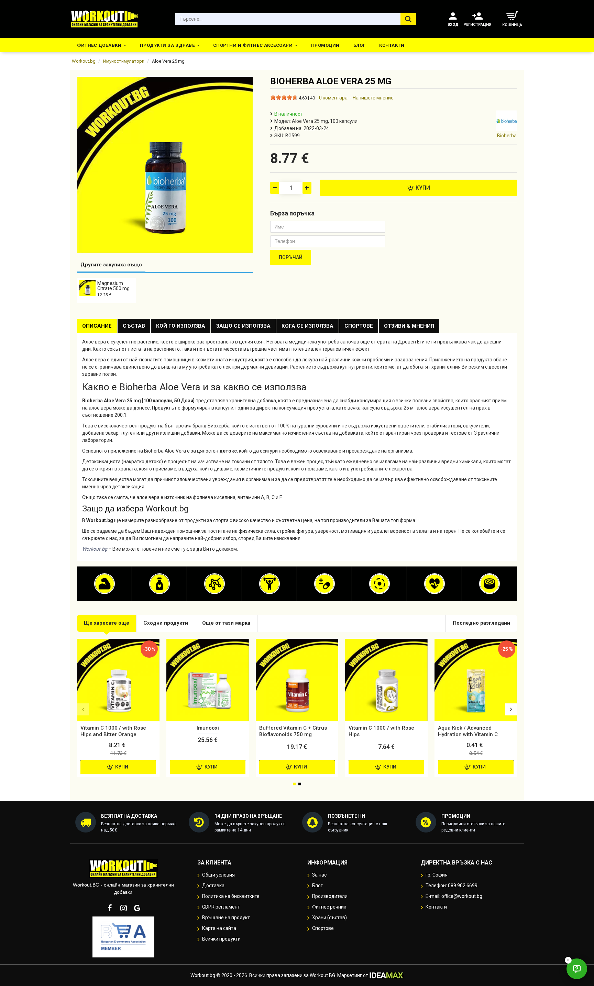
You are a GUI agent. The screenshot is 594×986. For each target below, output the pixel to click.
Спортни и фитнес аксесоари (253, 45)
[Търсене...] (408, 19)
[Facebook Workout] (109, 908)
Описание (97, 326)
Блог (359, 45)
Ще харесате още (106, 623)
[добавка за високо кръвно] (434, 583)
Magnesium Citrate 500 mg (113, 285)
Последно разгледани (481, 623)
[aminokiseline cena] (214, 583)
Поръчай (290, 257)
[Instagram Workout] (123, 908)
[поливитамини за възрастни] (324, 583)
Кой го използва (180, 326)
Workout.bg (84, 61)
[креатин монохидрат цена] (269, 583)
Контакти (391, 45)
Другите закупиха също (111, 265)
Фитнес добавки (99, 45)
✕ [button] (568, 960)
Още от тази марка (226, 623)
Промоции (325, 45)
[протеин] (104, 583)
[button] (83, 709)
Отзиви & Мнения (409, 326)
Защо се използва (243, 326)
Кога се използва (307, 326)
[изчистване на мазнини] (159, 583)
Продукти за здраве (167, 45)
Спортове (358, 326)
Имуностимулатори (123, 61)
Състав (134, 326)
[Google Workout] (137, 908)
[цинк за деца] (489, 583)
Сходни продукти (165, 623)
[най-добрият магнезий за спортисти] (379, 583)
